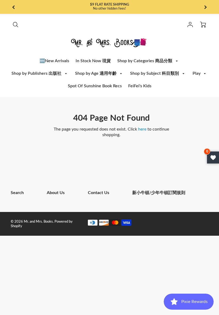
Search (17, 193)
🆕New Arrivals (54, 61)
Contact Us (98, 193)
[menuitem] (54, 61)
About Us (56, 193)
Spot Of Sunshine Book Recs (95, 86)
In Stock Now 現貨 (93, 61)
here (142, 129)
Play (197, 73)
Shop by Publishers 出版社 (36, 73)
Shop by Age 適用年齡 (96, 73)
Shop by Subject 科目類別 (155, 73)
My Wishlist (213, 158)
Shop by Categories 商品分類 (145, 61)
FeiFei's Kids (139, 86)
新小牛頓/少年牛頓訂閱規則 (158, 193)
